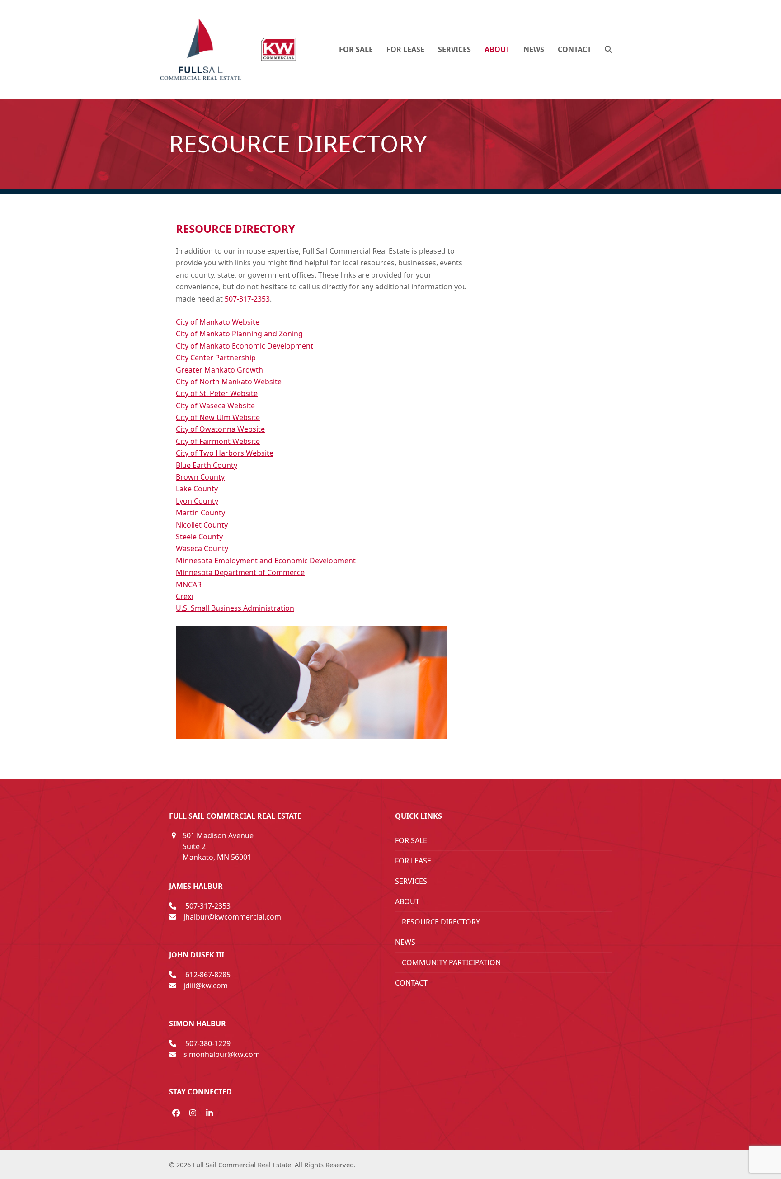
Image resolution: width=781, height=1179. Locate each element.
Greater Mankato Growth (219, 370)
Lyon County (197, 501)
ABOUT (407, 901)
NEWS (405, 942)
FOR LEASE (413, 861)
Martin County (200, 513)
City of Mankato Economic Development (244, 346)
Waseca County (202, 548)
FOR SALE (411, 840)
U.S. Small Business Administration (235, 608)
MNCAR (189, 585)
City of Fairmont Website (218, 441)
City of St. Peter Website (217, 393)
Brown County (200, 477)
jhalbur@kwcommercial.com (232, 917)
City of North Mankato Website (229, 382)
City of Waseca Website (215, 405)
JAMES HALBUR (196, 886)
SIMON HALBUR (197, 1023)
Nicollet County (202, 525)
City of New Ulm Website (218, 417)
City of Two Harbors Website (224, 453)
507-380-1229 (208, 1043)
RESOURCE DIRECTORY (441, 922)
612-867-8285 (208, 975)
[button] (608, 49)
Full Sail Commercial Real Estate (242, 1164)
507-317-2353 (247, 299)
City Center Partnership (216, 358)
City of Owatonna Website (220, 429)
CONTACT (411, 983)
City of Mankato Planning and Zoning (239, 334)
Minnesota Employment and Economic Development (266, 561)
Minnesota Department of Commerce (240, 572)
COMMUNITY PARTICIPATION (451, 962)
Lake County (197, 489)
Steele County (199, 537)
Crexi (184, 596)
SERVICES (411, 881)
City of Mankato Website (217, 322)
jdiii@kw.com (205, 985)
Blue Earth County (206, 465)
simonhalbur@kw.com (221, 1054)
